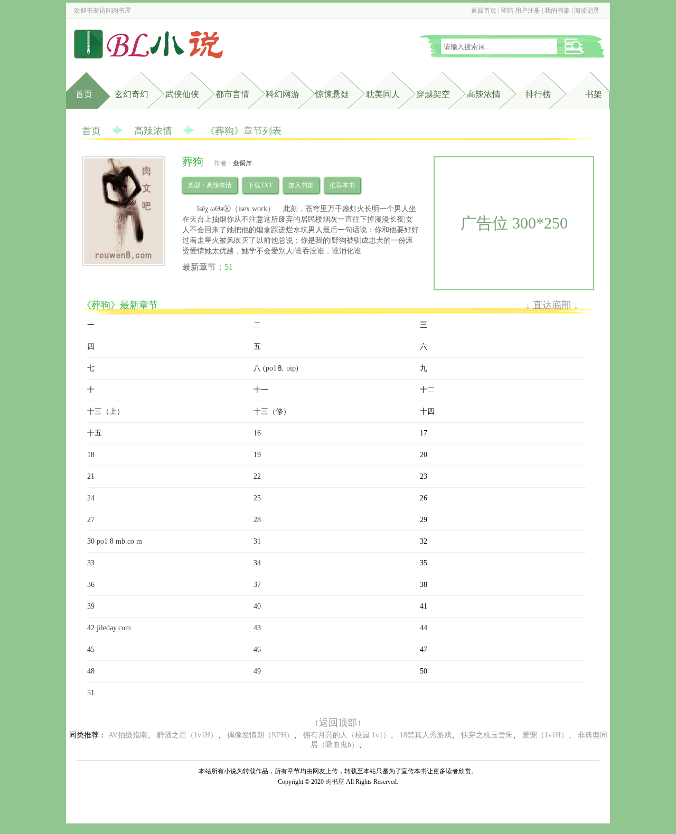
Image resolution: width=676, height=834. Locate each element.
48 (91, 671)
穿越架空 (433, 94)
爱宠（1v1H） (545, 735)
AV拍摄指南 (127, 735)
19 (257, 455)
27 (91, 520)
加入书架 (301, 185)
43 (257, 628)
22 (257, 476)
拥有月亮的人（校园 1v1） (346, 735)
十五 (94, 433)
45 (91, 649)
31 (257, 541)
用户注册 (527, 10)
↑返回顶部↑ (338, 722)
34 (257, 563)
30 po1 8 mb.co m (114, 541)
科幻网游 (282, 94)
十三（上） (105, 411)
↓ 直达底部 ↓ (551, 305)
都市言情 (232, 94)
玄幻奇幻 (131, 94)
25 (257, 498)
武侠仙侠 (182, 94)
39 (91, 606)
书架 (593, 94)
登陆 (507, 10)
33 (91, 563)
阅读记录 (586, 10)
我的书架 (557, 10)
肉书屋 (121, 10)
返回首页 (483, 10)
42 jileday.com (109, 628)
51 (228, 266)
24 (91, 498)
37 (257, 585)
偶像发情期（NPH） (260, 735)
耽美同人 (383, 94)
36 (91, 585)
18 (91, 455)
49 (257, 671)
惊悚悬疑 (332, 94)
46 (257, 649)
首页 (84, 94)
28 (257, 520)
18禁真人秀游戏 (426, 735)
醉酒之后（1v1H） (187, 735)
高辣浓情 (484, 94)
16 (257, 433)
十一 (260, 390)
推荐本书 (342, 185)
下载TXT (260, 185)
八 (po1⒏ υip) (275, 368)
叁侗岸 (242, 163)
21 (91, 476)
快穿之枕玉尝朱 (487, 735)
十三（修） (271, 411)
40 (257, 606)
